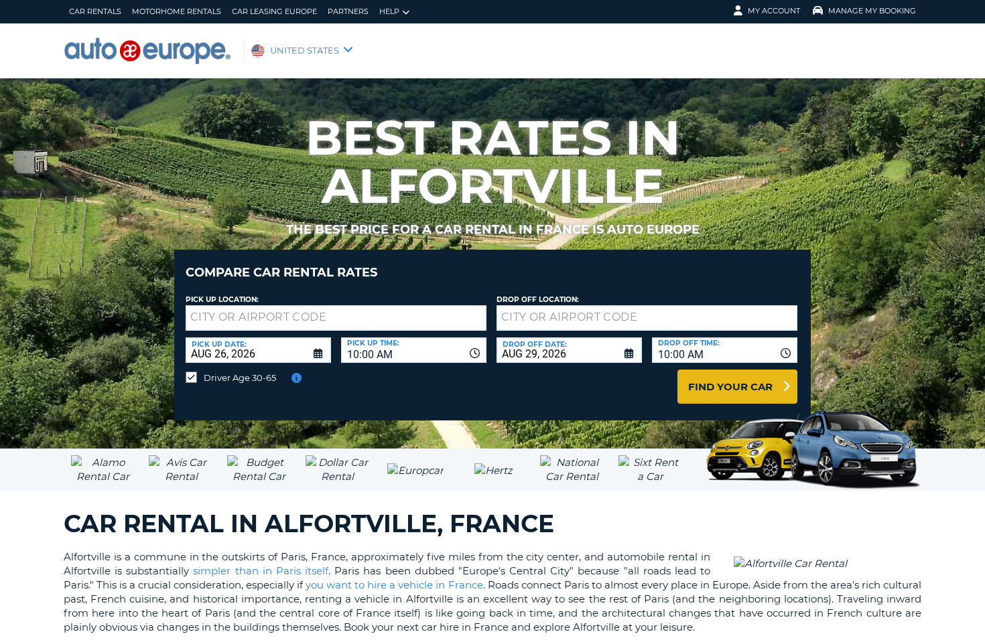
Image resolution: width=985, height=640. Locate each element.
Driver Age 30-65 (240, 377)
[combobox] (413, 350)
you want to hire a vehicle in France (394, 584)
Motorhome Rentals (176, 11)
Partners (348, 11)
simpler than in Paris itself (260, 570)
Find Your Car (730, 386)
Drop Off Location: (538, 299)
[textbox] (336, 318)
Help (389, 11)
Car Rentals (95, 11)
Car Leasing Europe (274, 11)
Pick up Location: (222, 299)
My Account (774, 10)
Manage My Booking (872, 10)
